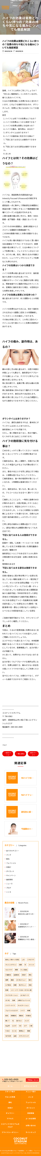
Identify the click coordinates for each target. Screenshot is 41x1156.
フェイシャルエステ (11, 1010)
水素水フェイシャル (24, 1000)
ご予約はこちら (17, 6)
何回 (30, 985)
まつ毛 (7, 1000)
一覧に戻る (20, 753)
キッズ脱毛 (23, 970)
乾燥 (6, 990)
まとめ (8, 153)
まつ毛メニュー (21, 980)
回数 (20, 965)
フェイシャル (11, 863)
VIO (20, 1026)
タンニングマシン (10, 965)
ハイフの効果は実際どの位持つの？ (20, 125)
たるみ (7, 1031)
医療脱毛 (13, 1015)
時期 (28, 1010)
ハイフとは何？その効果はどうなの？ (20, 118)
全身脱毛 (16, 975)
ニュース (9, 883)
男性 (30, 975)
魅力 (30, 980)
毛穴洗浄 (8, 1036)
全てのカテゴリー (12, 851)
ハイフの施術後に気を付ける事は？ (20, 136)
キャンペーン (11, 875)
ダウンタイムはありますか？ (17, 132)
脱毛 (7, 859)
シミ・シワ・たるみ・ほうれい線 (21, 990)
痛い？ (7, 1021)
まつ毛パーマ (24, 995)
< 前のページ (8, 753)
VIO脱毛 (28, 1015)
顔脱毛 (21, 1015)
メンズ (8, 855)
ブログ (4, 745)
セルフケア (8, 970)
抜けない (19, 1021)
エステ (14, 1026)
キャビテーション (23, 1005)
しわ (23, 959)
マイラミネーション (11, 995)
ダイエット (10, 871)
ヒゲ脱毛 (8, 985)
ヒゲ (25, 1026)
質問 (16, 970)
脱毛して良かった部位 (12, 959)
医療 (15, 985)
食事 (6, 980)
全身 (15, 1036)
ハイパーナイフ (10, 1005)
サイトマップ (31, 1132)
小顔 (30, 1026)
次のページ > (33, 753)
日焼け (8, 867)
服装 (12, 980)
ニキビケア (30, 959)
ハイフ (22, 1010)
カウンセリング (24, 1036)
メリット (31, 965)
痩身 (28, 1031)
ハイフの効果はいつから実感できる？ (20, 122)
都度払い (22, 1031)
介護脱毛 (8, 975)
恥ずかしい (22, 985)
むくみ (14, 1031)
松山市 (7, 1026)
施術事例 (9, 879)
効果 (13, 1000)
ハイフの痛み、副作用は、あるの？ (20, 129)
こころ (8, 892)
